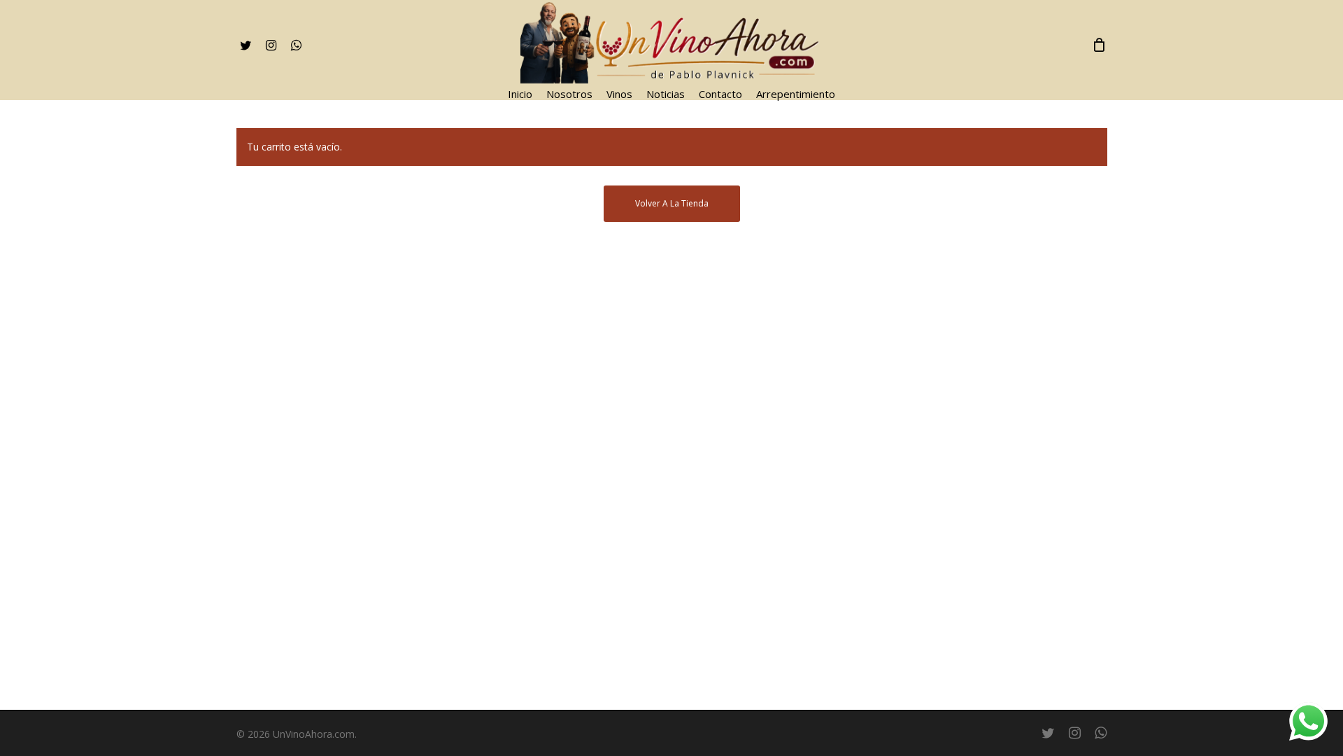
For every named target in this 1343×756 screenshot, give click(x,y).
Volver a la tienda (672, 203)
